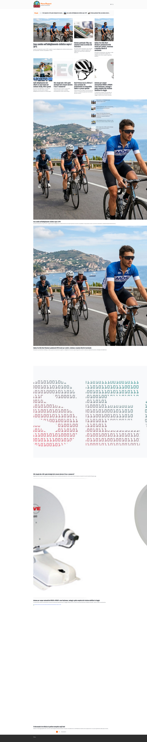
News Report (46, 3)
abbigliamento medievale (96, 135)
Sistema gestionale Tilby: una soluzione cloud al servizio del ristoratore (83, 45)
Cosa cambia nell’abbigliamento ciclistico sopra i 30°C (101, 13)
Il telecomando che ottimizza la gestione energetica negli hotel (49, 727)
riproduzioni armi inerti (96, 134)
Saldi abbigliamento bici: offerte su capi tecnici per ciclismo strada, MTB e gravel (52, 13)
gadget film (93, 136)
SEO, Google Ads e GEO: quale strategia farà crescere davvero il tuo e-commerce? (76, 13)
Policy (34, 737)
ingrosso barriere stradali (96, 138)
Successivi (63, 731)
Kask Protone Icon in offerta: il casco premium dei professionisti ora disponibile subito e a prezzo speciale (83, 85)
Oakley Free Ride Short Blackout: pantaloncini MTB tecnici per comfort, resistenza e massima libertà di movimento (104, 46)
